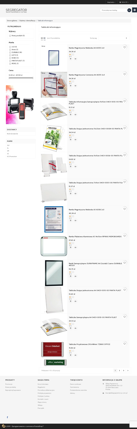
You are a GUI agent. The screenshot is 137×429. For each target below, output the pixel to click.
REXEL (15, 63)
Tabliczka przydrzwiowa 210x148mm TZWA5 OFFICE (89, 344)
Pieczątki (41, 408)
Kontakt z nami (43, 399)
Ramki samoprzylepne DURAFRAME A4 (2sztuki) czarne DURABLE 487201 (95, 264)
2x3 (14, 47)
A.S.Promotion (12, 156)
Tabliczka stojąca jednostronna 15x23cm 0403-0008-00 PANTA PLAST (97, 129)
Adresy (72, 393)
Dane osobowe (75, 384)
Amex (15, 50)
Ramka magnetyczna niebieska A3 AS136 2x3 (86, 210)
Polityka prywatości (44, 393)
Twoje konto (76, 380)
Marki (9, 141)
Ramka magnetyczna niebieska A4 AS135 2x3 (86, 48)
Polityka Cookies (44, 396)
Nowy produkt (18, 36)
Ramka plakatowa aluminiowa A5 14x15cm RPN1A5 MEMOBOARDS (95, 237)
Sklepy (40, 405)
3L (8, 148)
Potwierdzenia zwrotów (78, 390)
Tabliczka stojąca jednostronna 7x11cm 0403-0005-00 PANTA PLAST (97, 183)
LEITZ (15, 55)
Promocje (8, 384)
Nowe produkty (10, 387)
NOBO (15, 58)
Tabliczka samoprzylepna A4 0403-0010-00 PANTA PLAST (93, 317)
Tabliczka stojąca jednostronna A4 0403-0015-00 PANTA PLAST (95, 290)
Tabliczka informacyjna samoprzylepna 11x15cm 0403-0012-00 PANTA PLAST (97, 103)
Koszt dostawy (43, 384)
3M (8, 151)
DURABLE (17, 52)
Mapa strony (42, 402)
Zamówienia (74, 387)
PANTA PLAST (18, 61)
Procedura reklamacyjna (46, 390)
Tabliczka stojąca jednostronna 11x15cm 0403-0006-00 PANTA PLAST (97, 156)
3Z (8, 154)
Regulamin (41, 387)
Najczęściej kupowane (13, 390)
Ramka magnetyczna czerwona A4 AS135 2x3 (87, 75)
